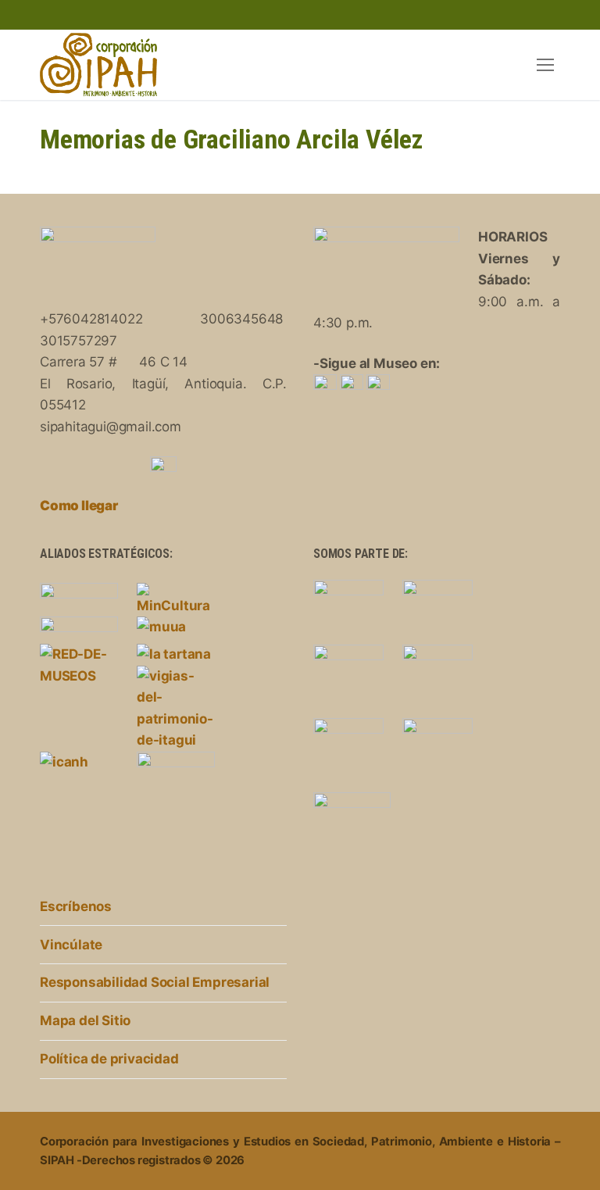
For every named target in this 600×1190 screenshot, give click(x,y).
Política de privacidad (109, 1059)
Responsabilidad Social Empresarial (155, 982)
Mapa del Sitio (85, 1020)
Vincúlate (71, 944)
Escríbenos (76, 906)
